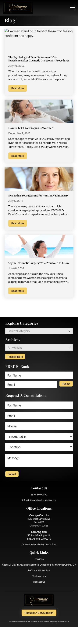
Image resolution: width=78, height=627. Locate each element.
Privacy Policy (52, 621)
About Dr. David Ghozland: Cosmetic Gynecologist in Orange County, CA (39, 564)
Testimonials (39, 576)
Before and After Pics (39, 570)
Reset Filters (15, 356)
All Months (15, 347)
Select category (19, 331)
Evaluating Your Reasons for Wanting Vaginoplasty (38, 195)
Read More (17, 88)
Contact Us (39, 581)
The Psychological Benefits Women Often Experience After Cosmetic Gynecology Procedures (38, 58)
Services (39, 559)
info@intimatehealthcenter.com (39, 500)
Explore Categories (21, 323)
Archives (12, 339)
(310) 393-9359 (39, 494)
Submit (66, 384)
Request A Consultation (39, 612)
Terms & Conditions (63, 621)
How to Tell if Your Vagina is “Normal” (30, 128)
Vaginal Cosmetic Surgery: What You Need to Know (38, 263)
